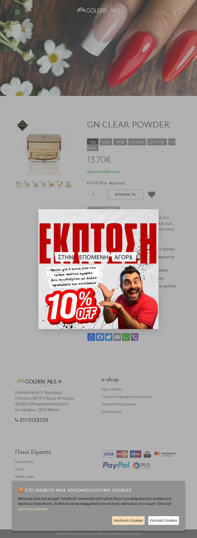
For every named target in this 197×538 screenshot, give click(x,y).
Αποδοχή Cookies (128, 520)
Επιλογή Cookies (163, 520)
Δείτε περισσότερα (33, 509)
